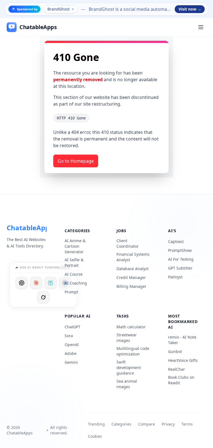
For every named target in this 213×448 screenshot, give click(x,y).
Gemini (71, 362)
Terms (187, 424)
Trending (96, 424)
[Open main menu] (200, 27)
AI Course (74, 274)
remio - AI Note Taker (182, 339)
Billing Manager (131, 286)
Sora (69, 335)
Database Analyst (132, 268)
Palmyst (175, 277)
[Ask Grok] (43, 297)
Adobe (71, 353)
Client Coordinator (127, 243)
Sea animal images (126, 383)
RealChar (176, 369)
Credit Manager (131, 277)
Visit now (190, 9)
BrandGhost (58, 9)
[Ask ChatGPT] (22, 283)
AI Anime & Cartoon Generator (75, 246)
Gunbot (175, 351)
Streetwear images (126, 337)
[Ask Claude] (36, 283)
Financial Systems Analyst (132, 257)
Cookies (95, 436)
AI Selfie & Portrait (74, 262)
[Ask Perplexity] (50, 283)
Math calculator (131, 326)
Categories (121, 424)
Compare (146, 424)
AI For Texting (181, 259)
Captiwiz (176, 241)
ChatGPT (72, 326)
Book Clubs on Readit (181, 380)
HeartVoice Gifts (183, 360)
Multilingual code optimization (132, 351)
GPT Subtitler (180, 268)
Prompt (71, 292)
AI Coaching (76, 283)
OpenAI (72, 344)
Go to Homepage (76, 161)
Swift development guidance (128, 367)
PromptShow (180, 250)
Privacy (168, 424)
